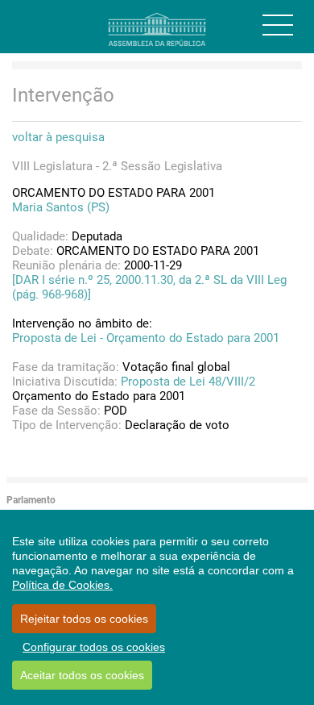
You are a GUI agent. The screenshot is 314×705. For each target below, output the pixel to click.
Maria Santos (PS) (60, 207)
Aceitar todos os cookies (82, 675)
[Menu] (278, 25)
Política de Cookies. (62, 584)
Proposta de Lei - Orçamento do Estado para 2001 (145, 338)
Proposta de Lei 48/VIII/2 (188, 381)
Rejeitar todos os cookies (84, 618)
